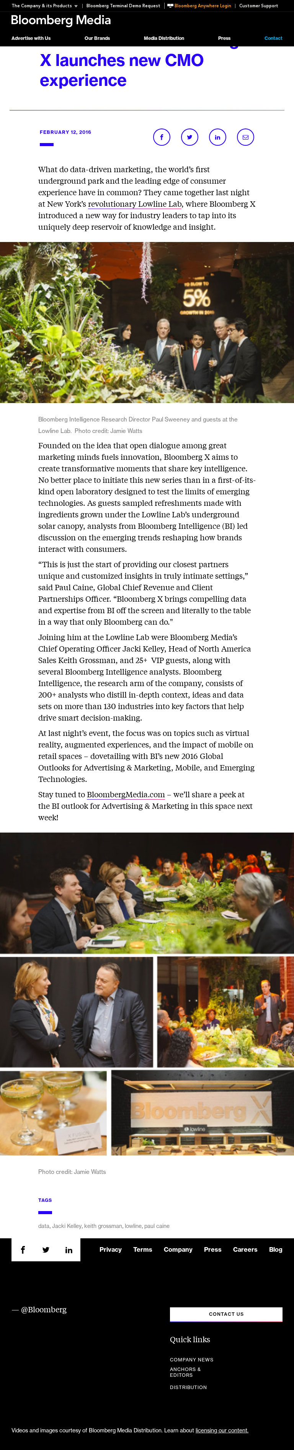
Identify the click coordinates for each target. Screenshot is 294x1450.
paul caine (157, 1226)
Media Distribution (164, 38)
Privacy (111, 1250)
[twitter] (45, 1249)
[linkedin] (68, 1249)
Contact (274, 38)
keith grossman (103, 1226)
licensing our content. (222, 1431)
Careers (245, 1250)
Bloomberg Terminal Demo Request (123, 6)
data (43, 1226)
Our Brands (97, 38)
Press (224, 38)
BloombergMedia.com (126, 794)
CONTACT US (226, 1314)
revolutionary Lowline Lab (134, 203)
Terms (142, 1250)
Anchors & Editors (185, 1372)
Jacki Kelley (67, 1226)
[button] (46, 6)
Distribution (188, 1387)
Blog (276, 1250)
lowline (133, 1226)
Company (178, 1250)
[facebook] (22, 1249)
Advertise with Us (31, 38)
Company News (192, 1360)
